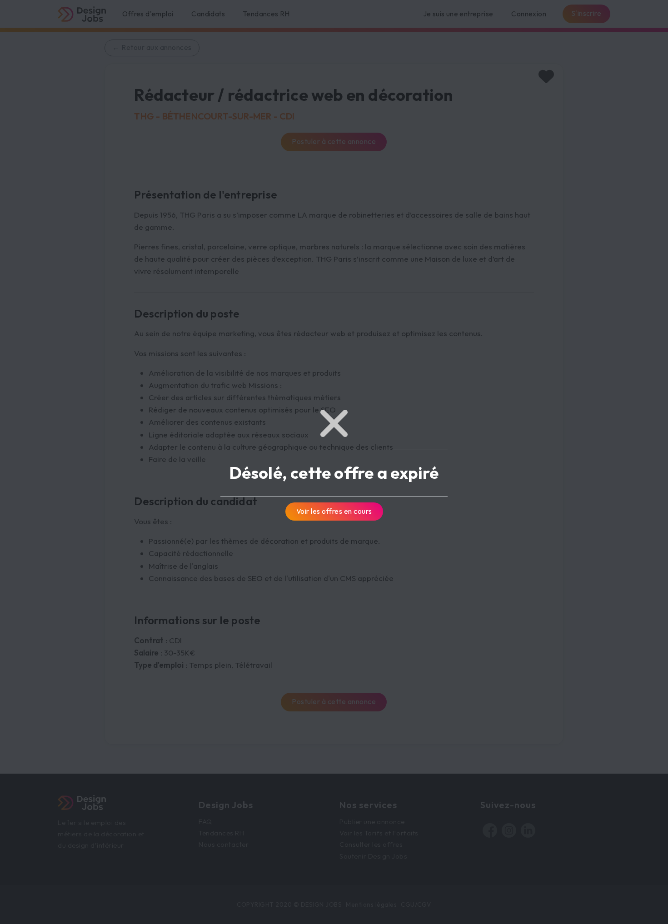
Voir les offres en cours (334, 511)
